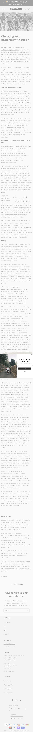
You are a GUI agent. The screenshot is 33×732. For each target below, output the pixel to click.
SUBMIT (25, 368)
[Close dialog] (32, 354)
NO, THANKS (25, 371)
